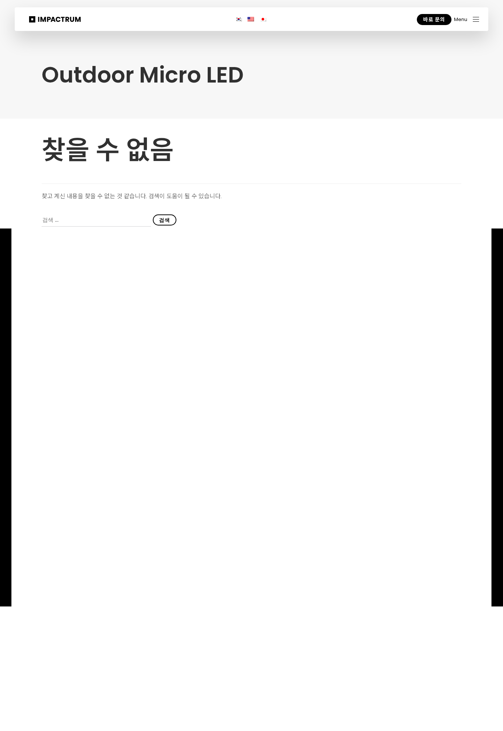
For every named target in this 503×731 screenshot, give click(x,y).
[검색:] (96, 220)
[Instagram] (420, 554)
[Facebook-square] (435, 553)
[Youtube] (391, 554)
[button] (466, 19)
